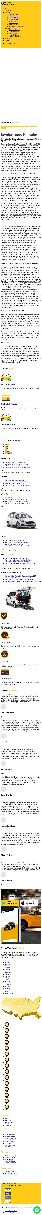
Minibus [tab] (7, 451)
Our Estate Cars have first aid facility (16, 482)
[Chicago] (7, 1062)
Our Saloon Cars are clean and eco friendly (18, 467)
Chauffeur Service (14, 17)
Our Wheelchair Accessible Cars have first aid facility (21, 578)
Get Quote (18, 126)
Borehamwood (9, 993)
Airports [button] (7, 28)
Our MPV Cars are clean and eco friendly (17, 503)
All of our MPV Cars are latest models (16, 501)
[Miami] (7, 1104)
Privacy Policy (9, 1212)
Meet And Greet (14, 24)
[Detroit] (7, 1098)
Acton (6, 979)
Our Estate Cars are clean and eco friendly (18, 485)
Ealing (7, 978)
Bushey (7, 991)
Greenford (8, 966)
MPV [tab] (6, 448)
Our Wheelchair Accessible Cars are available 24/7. (20, 576)
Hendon (7, 988)
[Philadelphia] (7, 1092)
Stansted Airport (14, 35)
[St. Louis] (7, 1056)
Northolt (7, 968)
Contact (7, 40)
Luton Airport (13, 33)
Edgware (7, 961)
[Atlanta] (7, 1033)
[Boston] (7, 1051)
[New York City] (7, 1027)
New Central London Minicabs (25, 1207)
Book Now (25, 126)
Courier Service (13, 21)
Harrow (7, 962)
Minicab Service (14, 14)
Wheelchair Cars (10, 1147)
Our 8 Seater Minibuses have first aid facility (18, 560)
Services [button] (7, 12)
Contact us (8, 1125)
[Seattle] (7, 1109)
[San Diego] (7, 1039)
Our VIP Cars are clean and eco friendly (17, 546)
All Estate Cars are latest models (15, 483)
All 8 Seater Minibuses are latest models (17, 562)
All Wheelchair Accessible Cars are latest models (20, 579)
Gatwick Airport (14, 31)
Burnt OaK (8, 981)
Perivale (7, 969)
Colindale (8, 985)
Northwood (8, 974)
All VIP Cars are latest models (14, 544)
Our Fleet (8, 1124)
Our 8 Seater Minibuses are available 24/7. (18, 558)
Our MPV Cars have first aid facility (16, 499)
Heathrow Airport (14, 30)
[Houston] (7, 1080)
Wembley (8, 973)
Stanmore (8, 976)
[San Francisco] (7, 1068)
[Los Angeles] (7, 1045)
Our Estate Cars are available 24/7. (15, 480)
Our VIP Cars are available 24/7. (15, 540)
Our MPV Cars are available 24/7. (15, 498)
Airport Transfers (14, 19)
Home (6, 9)
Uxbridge (8, 990)
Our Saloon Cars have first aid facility (16, 464)
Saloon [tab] (7, 444)
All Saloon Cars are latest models (15, 466)
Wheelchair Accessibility (16, 26)
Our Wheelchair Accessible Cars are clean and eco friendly (23, 581)
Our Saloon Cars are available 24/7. (16, 462)
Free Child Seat (13, 23)
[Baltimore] (7, 1074)
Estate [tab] (6, 446)
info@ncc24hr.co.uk (13, 1173)
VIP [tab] (6, 450)
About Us (8, 10)
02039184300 (9, 47)
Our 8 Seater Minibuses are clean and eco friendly (20, 563)
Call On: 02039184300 (8, 126)
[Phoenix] (7, 1086)
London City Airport (15, 37)
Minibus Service (14, 16)
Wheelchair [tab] (8, 453)
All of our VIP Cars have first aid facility (17, 542)
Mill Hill (7, 986)
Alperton (7, 964)
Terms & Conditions (11, 1211)
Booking (7, 38)
